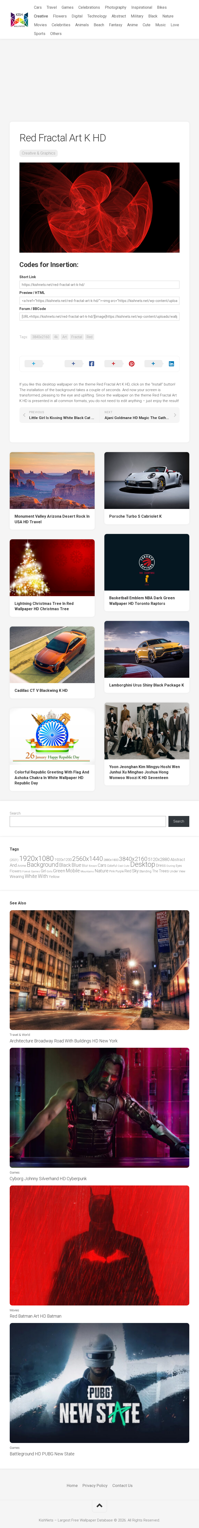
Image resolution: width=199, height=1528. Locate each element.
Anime (132, 25)
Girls (49, 871)
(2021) (14, 860)
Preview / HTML (32, 293)
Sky (135, 870)
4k (56, 337)
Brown (93, 865)
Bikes (162, 7)
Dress (161, 865)
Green (59, 871)
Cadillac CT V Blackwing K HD (41, 690)
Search (15, 813)
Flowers (60, 16)
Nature (168, 16)
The (155, 871)
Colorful (112, 865)
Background (42, 864)
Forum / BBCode (32, 309)
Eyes (179, 865)
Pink (112, 871)
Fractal (76, 337)
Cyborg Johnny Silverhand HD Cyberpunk (48, 1178)
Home (72, 1485)
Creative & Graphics (38, 153)
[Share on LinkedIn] (160, 364)
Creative (41, 16)
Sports (39, 33)
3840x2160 (41, 337)
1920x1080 (36, 858)
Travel (52, 7)
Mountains (87, 871)
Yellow (54, 877)
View (182, 871)
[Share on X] (40, 364)
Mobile (73, 871)
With (43, 876)
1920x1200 (63, 860)
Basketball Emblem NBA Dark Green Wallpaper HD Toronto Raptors (142, 601)
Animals (82, 25)
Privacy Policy (95, 1485)
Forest (26, 871)
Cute (146, 25)
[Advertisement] (99, 76)
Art (64, 337)
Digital (77, 16)
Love (175, 25)
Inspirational (141, 7)
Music (160, 25)
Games (68, 7)
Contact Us (122, 1485)
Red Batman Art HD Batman (35, 1316)
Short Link (27, 277)
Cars (38, 7)
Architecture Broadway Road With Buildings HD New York (63, 1040)
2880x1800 (110, 860)
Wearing (17, 876)
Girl (43, 871)
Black (153, 16)
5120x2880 (159, 859)
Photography (115, 7)
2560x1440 (87, 858)
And (13, 865)
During (170, 865)
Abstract (119, 16)
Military (137, 16)
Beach (99, 25)
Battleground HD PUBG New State (42, 1453)
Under (174, 871)
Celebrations (89, 7)
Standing (145, 871)
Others (56, 33)
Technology (97, 16)
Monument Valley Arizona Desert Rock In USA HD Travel (52, 519)
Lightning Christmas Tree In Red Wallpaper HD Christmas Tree (44, 606)
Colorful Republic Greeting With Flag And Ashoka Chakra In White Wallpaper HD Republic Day (52, 777)
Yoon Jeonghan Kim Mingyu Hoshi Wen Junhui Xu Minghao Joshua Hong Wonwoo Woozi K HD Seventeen (144, 772)
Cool (120, 865)
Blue (76, 865)
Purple (120, 871)
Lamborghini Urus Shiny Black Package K (146, 685)
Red (89, 337)
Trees (164, 870)
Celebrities (61, 25)
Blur (85, 865)
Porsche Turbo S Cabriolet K (135, 516)
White (31, 876)
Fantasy (115, 25)
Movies (40, 25)
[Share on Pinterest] (120, 364)
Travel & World (20, 1035)
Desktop (142, 864)
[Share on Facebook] (80, 364)
